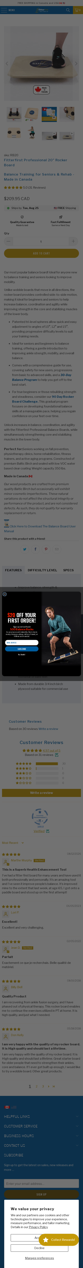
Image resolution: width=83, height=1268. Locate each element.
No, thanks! (21, 654)
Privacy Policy (38, 1227)
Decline (39, 1248)
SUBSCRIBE (22, 648)
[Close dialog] (4, 594)
